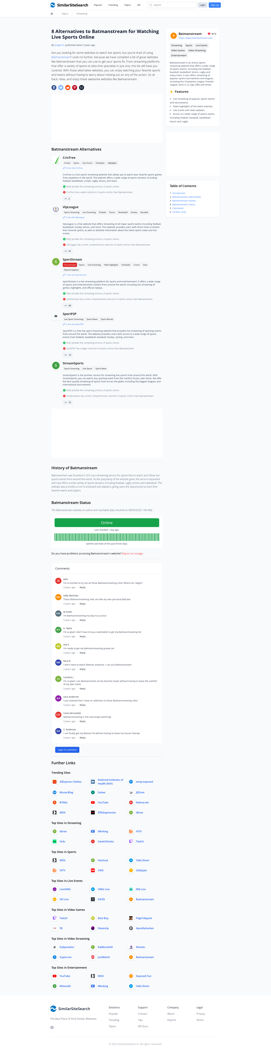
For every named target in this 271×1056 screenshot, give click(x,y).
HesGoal (103, 860)
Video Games (178, 50)
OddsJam (141, 870)
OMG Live (104, 889)
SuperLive (66, 957)
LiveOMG (65, 889)
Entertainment (178, 55)
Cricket (67, 163)
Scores (137, 264)
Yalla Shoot (142, 860)
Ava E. (66, 644)
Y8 (61, 928)
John (65, 579)
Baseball (144, 212)
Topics (127, 4)
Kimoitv (140, 947)
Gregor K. (59, 45)
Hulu (62, 841)
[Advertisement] (107, 118)
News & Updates (71, 269)
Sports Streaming (71, 212)
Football (102, 212)
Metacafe (65, 986)
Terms (200, 1020)
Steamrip (103, 928)
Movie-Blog (66, 792)
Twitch (140, 841)
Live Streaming (89, 212)
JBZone (140, 792)
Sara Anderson (71, 696)
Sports (76, 163)
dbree (139, 812)
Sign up (215, 4)
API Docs (143, 1026)
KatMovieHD (105, 947)
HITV (139, 831)
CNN (101, 870)
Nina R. (67, 660)
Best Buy (103, 918)
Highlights (112, 163)
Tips (140, 1020)
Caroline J (68, 677)
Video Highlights (111, 264)
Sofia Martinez (70, 595)
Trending (113, 4)
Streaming (81, 13)
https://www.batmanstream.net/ (196, 37)
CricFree (69, 157)
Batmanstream (60, 57)
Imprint (171, 1020)
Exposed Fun (143, 976)
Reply (82, 587)
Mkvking (103, 831)
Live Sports (87, 368)
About (171, 1013)
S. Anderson (69, 729)
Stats (145, 264)
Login (202, 4)
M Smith (67, 611)
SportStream (72, 259)
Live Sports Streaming (73, 319)
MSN (62, 812)
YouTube (103, 802)
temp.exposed (144, 781)
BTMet (63, 802)
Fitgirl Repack (144, 918)
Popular (98, 4)
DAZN (101, 899)
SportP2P (69, 314)
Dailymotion (67, 947)
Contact (142, 1013)
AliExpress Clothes (71, 781)
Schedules (100, 163)
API (139, 4)
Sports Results (107, 319)
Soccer (112, 212)
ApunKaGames (145, 928)
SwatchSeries (106, 841)
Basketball (123, 212)
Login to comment (67, 749)
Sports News (92, 319)
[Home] (51, 13)
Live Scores (87, 163)
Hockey (134, 212)
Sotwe (101, 792)
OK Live (64, 899)
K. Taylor (67, 628)
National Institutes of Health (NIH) (110, 781)
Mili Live (141, 889)
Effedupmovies (107, 812)
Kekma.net (142, 802)
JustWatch (104, 957)
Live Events (201, 45)
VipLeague (71, 207)
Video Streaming (197, 50)
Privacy (201, 1013)
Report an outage (132, 553)
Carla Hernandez (72, 713)
